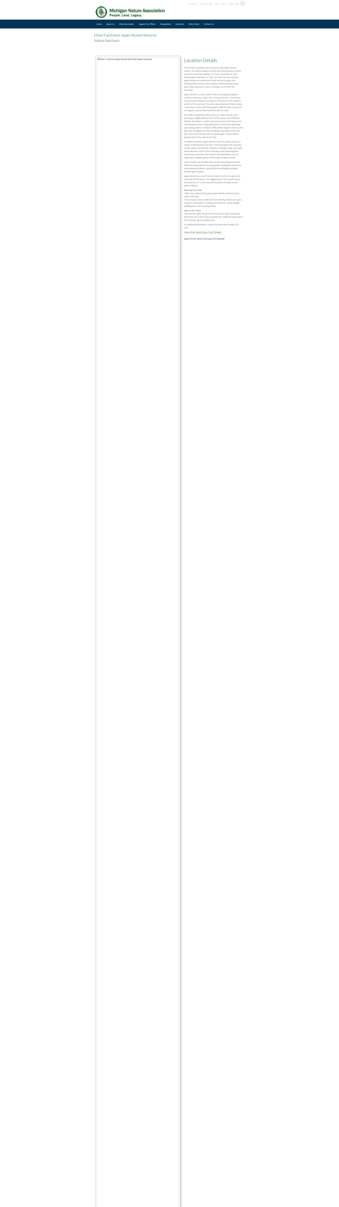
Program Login (233, 4)
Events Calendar (206, 4)
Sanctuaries (193, 4)
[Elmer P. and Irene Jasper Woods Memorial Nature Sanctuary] (138, 659)
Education (179, 24)
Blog (223, 4)
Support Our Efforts (147, 24)
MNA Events (194, 24)
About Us (110, 24)
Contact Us (209, 24)
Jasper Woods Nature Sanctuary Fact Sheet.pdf (204, 238)
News (217, 4)
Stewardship (165, 24)
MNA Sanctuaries (126, 24)
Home (99, 24)
